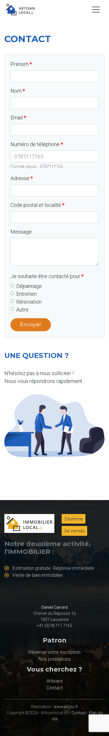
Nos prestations (54, 659)
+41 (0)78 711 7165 (54, 625)
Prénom (19, 64)
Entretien (26, 294)
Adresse (19, 178)
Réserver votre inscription (54, 652)
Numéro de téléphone (35, 144)
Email (16, 117)
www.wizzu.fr (66, 706)
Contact (55, 688)
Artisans (55, 681)
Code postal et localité (35, 205)
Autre (22, 310)
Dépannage (29, 286)
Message (21, 232)
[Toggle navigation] (95, 9)
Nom (16, 91)
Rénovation (29, 302)
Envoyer (30, 324)
